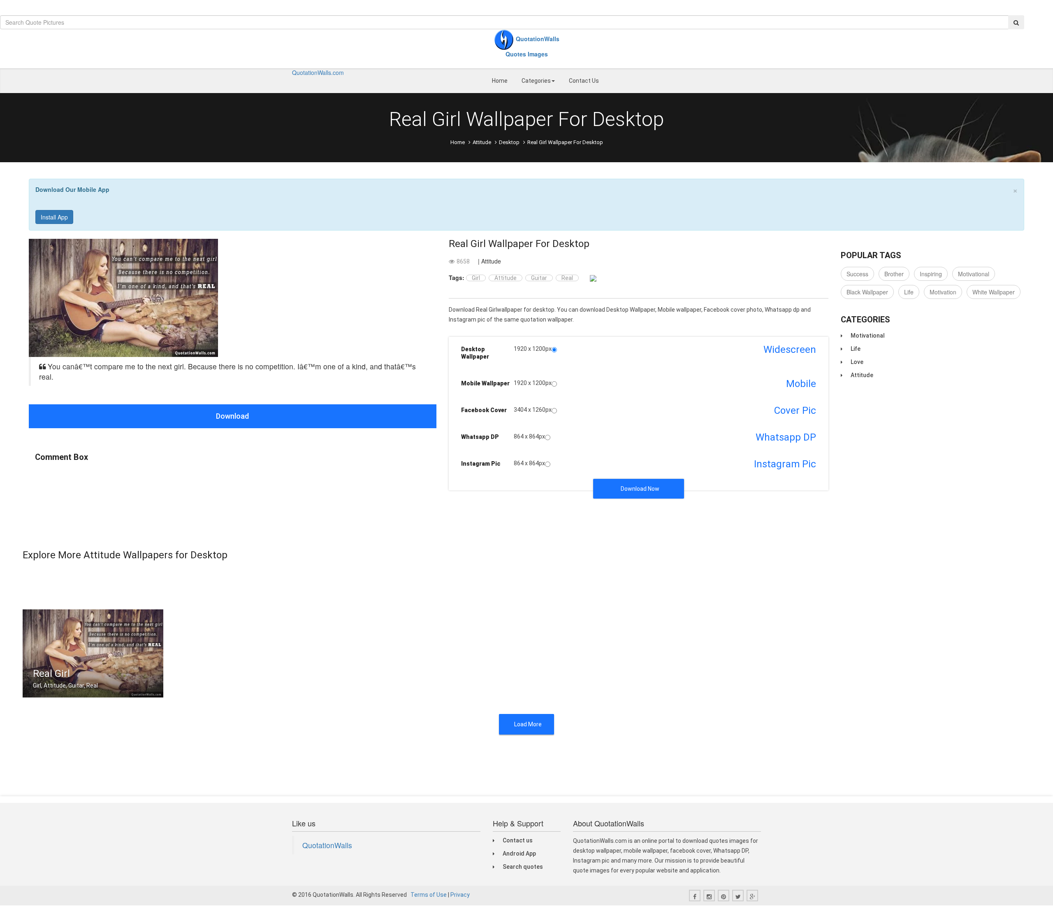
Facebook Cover (484, 410)
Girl (476, 278)
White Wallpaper (993, 292)
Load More (528, 724)
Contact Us (584, 80)
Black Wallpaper (867, 292)
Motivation (943, 292)
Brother (894, 274)
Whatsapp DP (480, 437)
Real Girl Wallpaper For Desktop (519, 244)
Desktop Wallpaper (475, 353)
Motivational (973, 274)
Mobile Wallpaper (485, 383)
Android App (519, 853)
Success (857, 274)
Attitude (482, 142)
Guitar (539, 278)
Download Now (640, 488)
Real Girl (51, 673)
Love (857, 362)
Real (567, 278)
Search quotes (523, 866)
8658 (463, 261)
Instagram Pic (481, 463)
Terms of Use (429, 894)
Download (232, 416)
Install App (54, 217)
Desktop (509, 142)
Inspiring (931, 274)
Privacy (460, 894)
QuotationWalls (327, 845)
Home (500, 80)
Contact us (518, 840)
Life (909, 292)
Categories (536, 80)
